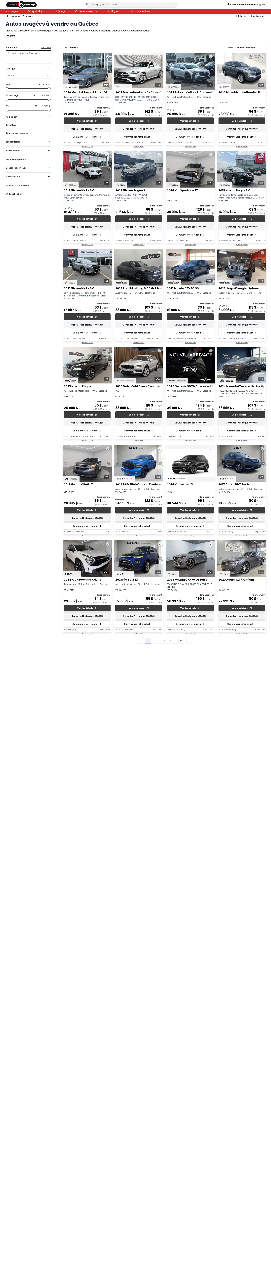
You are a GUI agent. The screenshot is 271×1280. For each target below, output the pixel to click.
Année (9, 84)
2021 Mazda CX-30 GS (183, 288)
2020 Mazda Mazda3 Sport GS (86, 92)
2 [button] (153, 640)
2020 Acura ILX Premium (236, 579)
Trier (230, 47)
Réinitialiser (46, 47)
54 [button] (181, 640)
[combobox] (28, 69)
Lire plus (10, 35)
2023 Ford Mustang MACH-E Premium (142, 288)
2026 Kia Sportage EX (182, 190)
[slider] (7, 88)
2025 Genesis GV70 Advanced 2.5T (192, 386)
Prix (7, 106)
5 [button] (170, 640)
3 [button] (159, 640)
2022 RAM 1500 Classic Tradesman (140, 484)
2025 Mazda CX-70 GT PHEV (187, 579)
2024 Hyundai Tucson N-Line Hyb (243, 386)
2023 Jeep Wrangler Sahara (239, 288)
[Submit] (87, 4)
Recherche (11, 47)
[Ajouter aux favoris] (107, 57)
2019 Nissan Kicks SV (79, 190)
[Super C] (21, 4)
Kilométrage (12, 95)
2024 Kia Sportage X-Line (82, 579)
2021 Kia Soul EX (126, 579)
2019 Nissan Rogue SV (234, 190)
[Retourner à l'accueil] (7, 16)
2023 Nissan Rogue (77, 386)
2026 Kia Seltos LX (180, 484)
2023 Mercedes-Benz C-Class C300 (141, 92)
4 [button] (164, 640)
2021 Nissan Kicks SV (79, 288)
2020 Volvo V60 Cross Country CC (140, 386)
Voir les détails (85, 120)
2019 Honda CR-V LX (78, 484)
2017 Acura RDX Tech (234, 484)
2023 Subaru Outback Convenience (193, 92)
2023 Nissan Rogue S (130, 190)
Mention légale (87, 147)
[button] (189, 640)
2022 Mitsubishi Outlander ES (240, 92)
